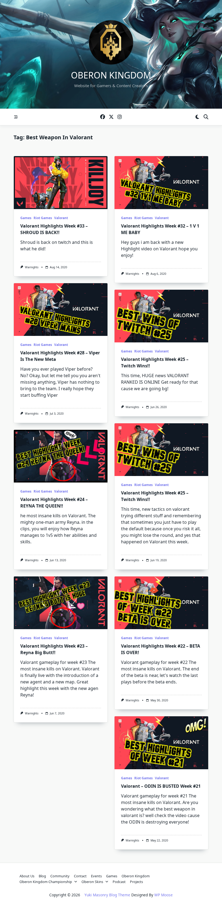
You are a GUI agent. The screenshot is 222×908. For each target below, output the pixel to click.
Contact (80, 876)
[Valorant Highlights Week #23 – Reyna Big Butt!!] (60, 602)
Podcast (119, 881)
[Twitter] (111, 117)
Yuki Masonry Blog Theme (107, 894)
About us (26, 876)
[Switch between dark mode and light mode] (197, 117)
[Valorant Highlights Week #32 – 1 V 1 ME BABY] (161, 182)
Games (25, 218)
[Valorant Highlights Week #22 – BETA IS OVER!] (161, 602)
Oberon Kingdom (111, 75)
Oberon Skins (92, 881)
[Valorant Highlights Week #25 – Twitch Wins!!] (161, 316)
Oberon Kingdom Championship (45, 881)
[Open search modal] (206, 117)
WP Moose (163, 894)
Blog (42, 876)
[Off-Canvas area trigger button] (16, 117)
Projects (136, 881)
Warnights (31, 267)
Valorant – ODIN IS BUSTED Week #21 (161, 786)
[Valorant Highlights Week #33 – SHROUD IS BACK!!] (60, 182)
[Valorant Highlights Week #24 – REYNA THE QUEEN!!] (60, 456)
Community (60, 876)
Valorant (61, 218)
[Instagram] (119, 117)
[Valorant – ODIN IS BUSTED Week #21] (161, 742)
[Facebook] (102, 117)
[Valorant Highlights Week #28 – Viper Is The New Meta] (60, 309)
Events (96, 876)
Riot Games (43, 218)
